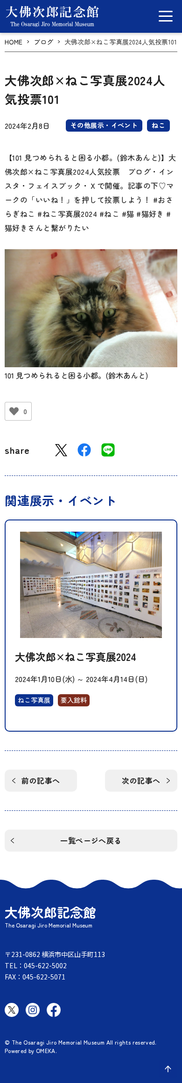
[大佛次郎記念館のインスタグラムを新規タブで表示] (33, 1010)
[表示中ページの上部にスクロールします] (168, 1069)
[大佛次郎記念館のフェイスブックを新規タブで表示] (54, 1010)
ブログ (43, 41)
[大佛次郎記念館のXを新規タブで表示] (12, 1010)
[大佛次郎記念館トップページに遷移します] (52, 16)
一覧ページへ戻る (91, 840)
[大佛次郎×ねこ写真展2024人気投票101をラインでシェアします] (108, 450)
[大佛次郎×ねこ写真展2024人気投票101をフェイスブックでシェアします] (84, 450)
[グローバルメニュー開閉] (166, 16)
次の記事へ (141, 780)
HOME (13, 41)
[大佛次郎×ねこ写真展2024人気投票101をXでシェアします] (61, 450)
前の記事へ (40, 780)
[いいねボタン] (14, 411)
